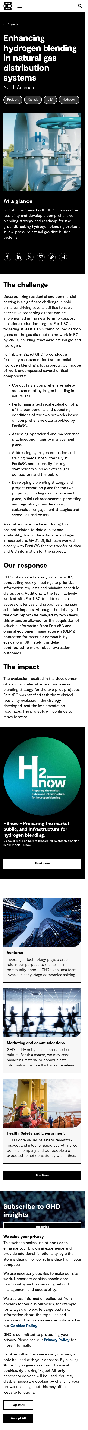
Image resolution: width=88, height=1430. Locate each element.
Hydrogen (69, 99)
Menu (19, 6)
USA (50, 99)
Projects (12, 24)
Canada (33, 99)
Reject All (18, 1405)
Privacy (57, 1340)
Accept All (18, 1418)
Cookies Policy (23, 1326)
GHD (7, 6)
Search (80, 6)
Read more (42, 863)
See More (42, 1175)
